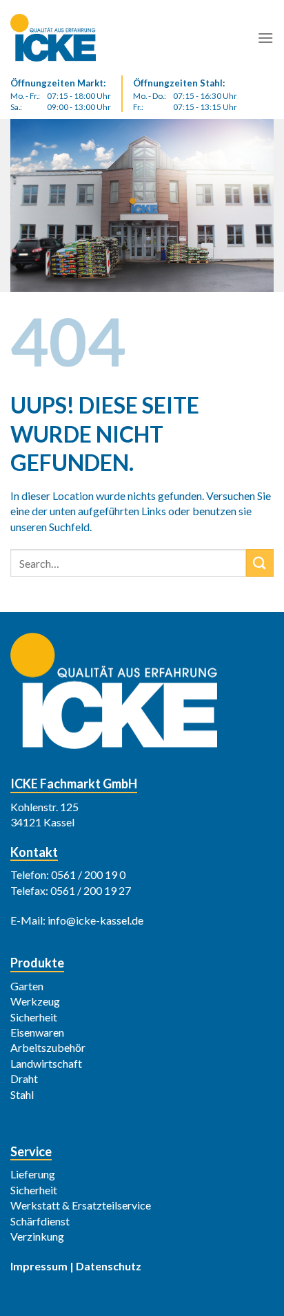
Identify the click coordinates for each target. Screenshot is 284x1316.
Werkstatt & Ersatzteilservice (80, 1205)
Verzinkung (37, 1236)
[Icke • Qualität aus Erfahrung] (79, 37)
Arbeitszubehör (47, 1047)
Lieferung (32, 1173)
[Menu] (265, 38)
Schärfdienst (40, 1220)
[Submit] (260, 562)
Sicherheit (33, 1016)
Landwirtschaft (46, 1063)
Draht (24, 1078)
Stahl (22, 1094)
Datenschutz (108, 1265)
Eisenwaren (37, 1032)
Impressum (39, 1265)
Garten (26, 985)
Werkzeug (35, 1001)
